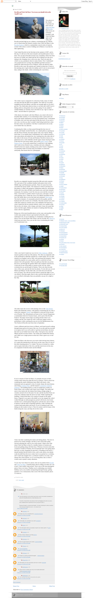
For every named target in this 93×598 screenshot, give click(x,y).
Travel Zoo (63, 249)
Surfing (62, 192)
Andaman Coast (65, 28)
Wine (62, 209)
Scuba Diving (64, 187)
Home (34, 586)
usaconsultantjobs (23, 548)
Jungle (62, 162)
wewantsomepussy (38, 513)
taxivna (35, 534)
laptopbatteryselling (26, 571)
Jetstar (62, 239)
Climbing (62, 139)
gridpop (62, 254)
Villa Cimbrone (43, 253)
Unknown (25, 511)
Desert (62, 140)
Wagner (28, 312)
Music (62, 167)
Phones (62, 181)
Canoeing (63, 134)
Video (62, 206)
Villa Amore (48, 197)
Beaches (63, 120)
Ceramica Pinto (25, 386)
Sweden (62, 194)
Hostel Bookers (64, 232)
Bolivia (62, 124)
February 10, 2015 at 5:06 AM (23, 557)
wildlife (62, 207)
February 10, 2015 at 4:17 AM (23, 529)
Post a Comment (16, 582)
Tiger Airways (64, 247)
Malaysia (63, 164)
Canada (62, 132)
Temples (62, 196)
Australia (63, 119)
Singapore (63, 189)
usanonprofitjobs (38, 541)
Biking (62, 122)
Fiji (61, 144)
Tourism (62, 199)
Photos (62, 98)
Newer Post (16, 586)
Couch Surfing (64, 227)
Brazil (62, 127)
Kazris (24, 525)
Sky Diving (63, 191)
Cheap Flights (64, 225)
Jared (22, 480)
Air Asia (62, 219)
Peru (62, 177)
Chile (62, 135)
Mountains (63, 166)
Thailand (62, 197)
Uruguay (63, 204)
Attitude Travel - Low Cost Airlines (68, 220)
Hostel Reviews (64, 234)
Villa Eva (51, 218)
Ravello (50, 29)
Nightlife (62, 172)
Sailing (62, 186)
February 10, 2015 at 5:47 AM (23, 564)
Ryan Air (62, 244)
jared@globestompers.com (64, 58)
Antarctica (63, 115)
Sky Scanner (63, 245)
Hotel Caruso (44, 141)
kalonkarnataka (40, 555)
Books (62, 125)
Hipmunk (63, 230)
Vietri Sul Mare (50, 27)
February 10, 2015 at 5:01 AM (23, 550)
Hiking (62, 149)
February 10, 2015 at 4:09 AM (23, 522)
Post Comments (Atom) (26, 589)
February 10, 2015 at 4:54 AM (23, 543)
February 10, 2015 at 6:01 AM (23, 572)
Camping (63, 130)
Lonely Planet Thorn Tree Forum (68, 242)
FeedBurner (72, 78)
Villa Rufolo (49, 309)
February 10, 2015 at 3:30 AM (23, 515)
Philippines (63, 179)
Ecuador (62, 142)
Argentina (63, 117)
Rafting (62, 182)
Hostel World (63, 235)
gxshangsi (38, 520)
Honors (62, 152)
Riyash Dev (25, 560)
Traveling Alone (64, 250)
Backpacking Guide (65, 222)
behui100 (44, 562)
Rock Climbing (64, 184)
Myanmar (63, 169)
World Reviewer (64, 252)
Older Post (52, 586)
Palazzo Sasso (18, 143)
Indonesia (63, 154)
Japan (62, 157)
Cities (62, 137)
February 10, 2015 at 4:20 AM (23, 536)
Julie (62, 161)
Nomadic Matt (64, 265)
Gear (62, 147)
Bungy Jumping (64, 129)
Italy (20, 480)
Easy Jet (63, 229)
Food (62, 145)
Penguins (63, 176)
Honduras (63, 150)
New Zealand (64, 171)
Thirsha (24, 546)
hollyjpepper (25, 567)
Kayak (62, 240)
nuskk (49, 527)
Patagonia (63, 174)
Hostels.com (63, 237)
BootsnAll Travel (64, 224)
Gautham (25, 532)
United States (64, 202)
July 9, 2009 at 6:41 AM (22, 508)
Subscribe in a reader (63, 88)
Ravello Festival (19, 45)
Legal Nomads (64, 263)
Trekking (63, 201)
